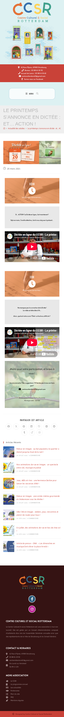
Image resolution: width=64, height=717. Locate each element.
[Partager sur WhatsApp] (40, 432)
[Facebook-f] (32, 599)
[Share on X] (16, 426)
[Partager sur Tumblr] (24, 432)
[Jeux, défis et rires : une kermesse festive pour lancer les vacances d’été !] (8, 483)
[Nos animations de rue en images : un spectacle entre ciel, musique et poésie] (8, 467)
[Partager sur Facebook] (9, 426)
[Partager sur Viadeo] (32, 432)
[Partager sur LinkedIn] (31, 426)
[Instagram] (32, 609)
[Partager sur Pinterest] (24, 426)
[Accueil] (4, 128)
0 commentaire (34, 455)
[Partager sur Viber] (39, 426)
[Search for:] (36, 93)
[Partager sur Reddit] (54, 426)
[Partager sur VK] (47, 426)
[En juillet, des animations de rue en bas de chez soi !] (8, 530)
